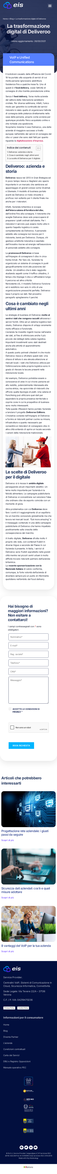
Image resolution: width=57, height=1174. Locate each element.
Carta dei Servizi (11, 1055)
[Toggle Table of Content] (37, 148)
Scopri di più (7, 840)
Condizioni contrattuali (14, 1049)
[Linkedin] (31, 1148)
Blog (11, 19)
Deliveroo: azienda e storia (20, 152)
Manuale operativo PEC (14, 1067)
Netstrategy (34, 1158)
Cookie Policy (23, 1008)
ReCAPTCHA (16, 719)
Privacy (17, 712)
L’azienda (7, 1043)
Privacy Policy (9, 1008)
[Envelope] (36, 1148)
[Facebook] (22, 1148)
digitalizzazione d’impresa (30, 140)
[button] (49, 5)
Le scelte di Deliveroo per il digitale (24, 158)
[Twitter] (26, 1148)
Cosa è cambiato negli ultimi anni (24, 155)
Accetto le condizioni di (26, 710)
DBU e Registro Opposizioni (16, 1061)
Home (5, 19)
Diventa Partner (10, 1037)
